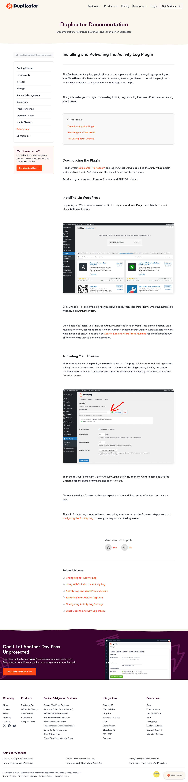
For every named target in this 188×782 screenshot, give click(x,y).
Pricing (125, 6)
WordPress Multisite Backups (57, 717)
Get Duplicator (170, 6)
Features (93, 6)
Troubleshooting (25, 108)
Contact (6, 721)
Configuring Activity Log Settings (84, 604)
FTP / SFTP (107, 734)
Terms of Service (9, 776)
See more (107, 738)
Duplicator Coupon (46, 776)
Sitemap (33, 776)
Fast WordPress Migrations (56, 713)
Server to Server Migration (55, 730)
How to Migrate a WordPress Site (18, 763)
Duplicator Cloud (25, 115)
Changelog (152, 721)
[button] (111, 547)
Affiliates (7, 717)
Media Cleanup (24, 122)
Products (109, 6)
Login (154, 6)
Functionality (23, 75)
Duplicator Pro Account (91, 167)
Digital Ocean (109, 726)
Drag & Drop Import (52, 734)
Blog (149, 705)
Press (5, 713)
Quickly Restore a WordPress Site (144, 758)
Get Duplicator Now (17, 671)
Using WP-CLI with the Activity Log (85, 584)
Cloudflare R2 (109, 730)
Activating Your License (81, 138)
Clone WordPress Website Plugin (58, 738)
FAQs (149, 717)
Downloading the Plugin (81, 126)
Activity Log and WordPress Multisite (125, 333)
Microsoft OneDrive (111, 717)
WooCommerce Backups (55, 721)
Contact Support (154, 730)
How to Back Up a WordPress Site (18, 758)
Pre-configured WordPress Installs (59, 726)
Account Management (28, 95)
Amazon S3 (108, 705)
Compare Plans (28, 721)
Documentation (153, 709)
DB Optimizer (24, 135)
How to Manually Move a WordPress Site (84, 763)
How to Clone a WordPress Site (80, 758)
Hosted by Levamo (62, 776)
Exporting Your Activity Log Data (84, 597)
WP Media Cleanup (29, 709)
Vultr (105, 721)
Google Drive (109, 709)
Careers (6, 709)
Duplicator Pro (27, 705)
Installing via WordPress (81, 132)
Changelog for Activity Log (81, 577)
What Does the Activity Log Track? (85, 610)
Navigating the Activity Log (78, 518)
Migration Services (155, 734)
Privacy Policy (23, 776)
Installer (21, 81)
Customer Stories (154, 726)
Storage (21, 88)
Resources (138, 6)
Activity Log (23, 129)
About (6, 705)
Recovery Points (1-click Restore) (58, 709)
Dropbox (107, 713)
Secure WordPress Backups (56, 705)
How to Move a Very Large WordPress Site (148, 763)
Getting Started (25, 68)
